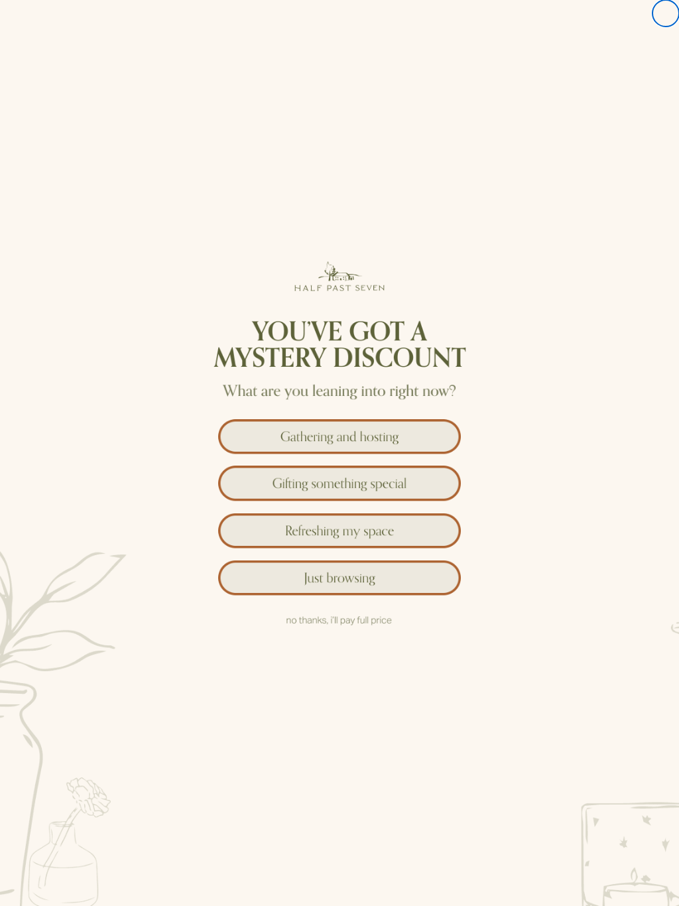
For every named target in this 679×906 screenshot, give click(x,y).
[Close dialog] (665, 13)
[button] (339, 433)
